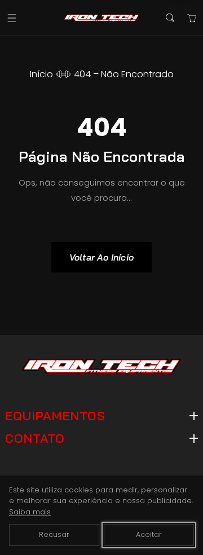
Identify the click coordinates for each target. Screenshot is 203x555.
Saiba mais (30, 511)
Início (41, 74)
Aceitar (149, 534)
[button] (11, 17)
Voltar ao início (101, 257)
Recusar (54, 534)
